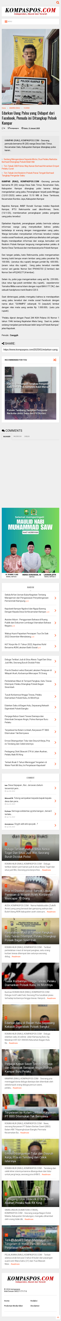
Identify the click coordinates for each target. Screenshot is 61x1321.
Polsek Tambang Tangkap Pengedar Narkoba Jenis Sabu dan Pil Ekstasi (27, 412)
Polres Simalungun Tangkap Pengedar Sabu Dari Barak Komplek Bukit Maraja (28, 385)
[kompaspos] (30, 15)
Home (4, 108)
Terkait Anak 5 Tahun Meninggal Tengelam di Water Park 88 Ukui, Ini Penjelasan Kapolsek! (27, 1243)
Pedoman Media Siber (13, 1306)
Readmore (46, 870)
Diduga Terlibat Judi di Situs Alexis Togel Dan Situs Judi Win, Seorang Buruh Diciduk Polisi (27, 852)
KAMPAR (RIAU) (14, 108)
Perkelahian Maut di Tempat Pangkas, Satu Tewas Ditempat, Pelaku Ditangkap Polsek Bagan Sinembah (30, 936)
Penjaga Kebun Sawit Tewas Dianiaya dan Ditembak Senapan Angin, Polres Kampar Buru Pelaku (28, 1067)
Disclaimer (35, 1306)
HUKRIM (26, 108)
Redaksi (33, 1301)
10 (6, 1235)
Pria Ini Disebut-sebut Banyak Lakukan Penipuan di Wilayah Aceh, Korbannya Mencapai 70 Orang (29, 894)
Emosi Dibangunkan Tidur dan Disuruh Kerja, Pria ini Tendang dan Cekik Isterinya (29, 1157)
